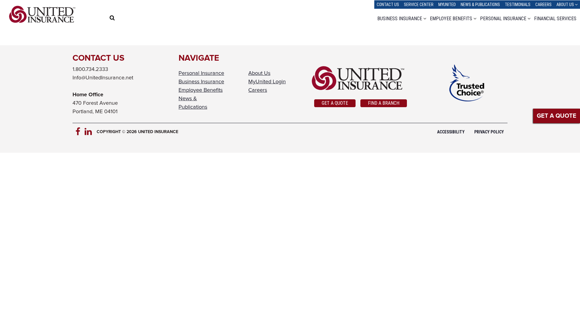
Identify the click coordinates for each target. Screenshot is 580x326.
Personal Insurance (503, 18)
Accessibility (451, 131)
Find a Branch (383, 103)
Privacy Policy (489, 131)
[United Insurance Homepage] (42, 14)
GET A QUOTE (556, 116)
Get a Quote (335, 103)
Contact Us (388, 4)
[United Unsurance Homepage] (360, 78)
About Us (565, 4)
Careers (543, 4)
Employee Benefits (451, 18)
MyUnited (447, 4)
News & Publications (480, 4)
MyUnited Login (267, 82)
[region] (124, 18)
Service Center (418, 4)
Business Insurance (399, 18)
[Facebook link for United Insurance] (80, 131)
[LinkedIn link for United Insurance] (89, 131)
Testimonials (517, 4)
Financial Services (555, 18)
